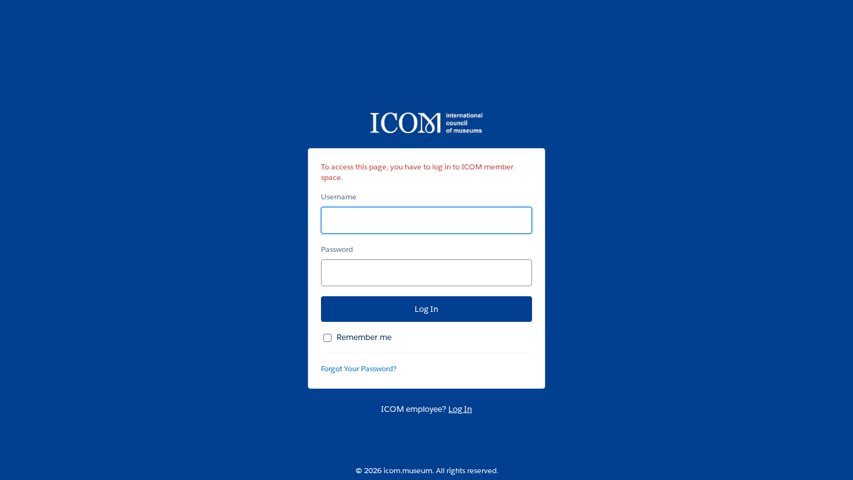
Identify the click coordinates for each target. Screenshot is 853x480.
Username (339, 196)
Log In (460, 409)
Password (337, 249)
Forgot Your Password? (359, 368)
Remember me (364, 337)
